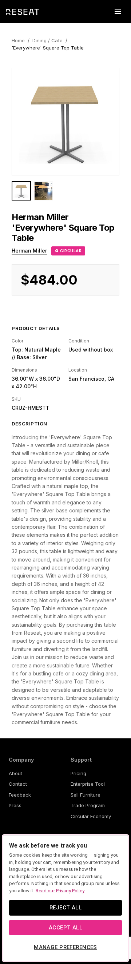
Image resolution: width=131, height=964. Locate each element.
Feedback (20, 795)
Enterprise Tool (88, 784)
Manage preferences (65, 947)
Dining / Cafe (47, 40)
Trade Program (88, 805)
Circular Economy (91, 816)
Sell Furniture (85, 795)
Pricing (78, 773)
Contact (18, 784)
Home (18, 40)
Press (15, 805)
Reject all (65, 907)
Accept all (65, 927)
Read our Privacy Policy (60, 890)
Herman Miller (29, 250)
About (15, 773)
